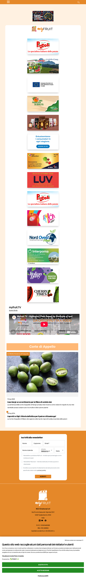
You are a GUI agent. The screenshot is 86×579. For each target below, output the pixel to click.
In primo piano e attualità (18, 354)
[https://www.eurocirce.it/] (43, 67)
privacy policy (42, 470)
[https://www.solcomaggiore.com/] (43, 86)
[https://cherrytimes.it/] (43, 296)
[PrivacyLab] (14, 559)
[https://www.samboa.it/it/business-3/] (43, 219)
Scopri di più (13, 310)
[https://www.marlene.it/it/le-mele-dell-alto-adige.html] (43, 143)
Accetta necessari (43, 570)
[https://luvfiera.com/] (43, 181)
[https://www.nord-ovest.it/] (43, 238)
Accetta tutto (43, 564)
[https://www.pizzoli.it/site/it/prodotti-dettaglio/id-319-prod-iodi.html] (43, 48)
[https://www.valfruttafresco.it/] (43, 105)
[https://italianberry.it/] (43, 277)
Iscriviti (43, 476)
